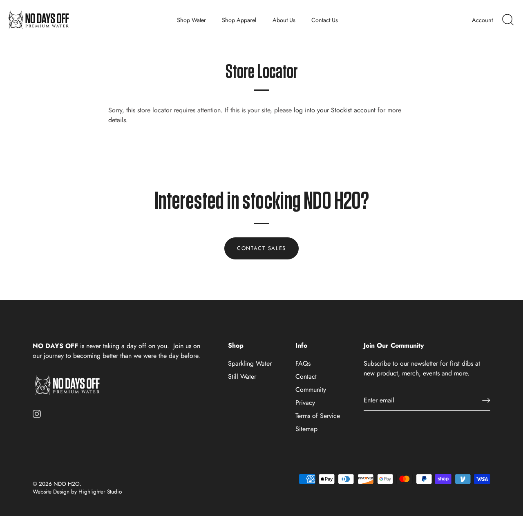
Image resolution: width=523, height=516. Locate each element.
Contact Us (324, 20)
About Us (284, 20)
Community (310, 389)
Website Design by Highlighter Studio (77, 491)
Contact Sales (261, 248)
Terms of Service (317, 415)
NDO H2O (67, 484)
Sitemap (306, 428)
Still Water (242, 376)
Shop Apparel (239, 20)
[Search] (508, 20)
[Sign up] (486, 400)
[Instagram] (37, 413)
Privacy (305, 402)
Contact (306, 376)
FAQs (303, 363)
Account (482, 20)
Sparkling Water (250, 363)
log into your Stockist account (334, 110)
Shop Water (191, 20)
